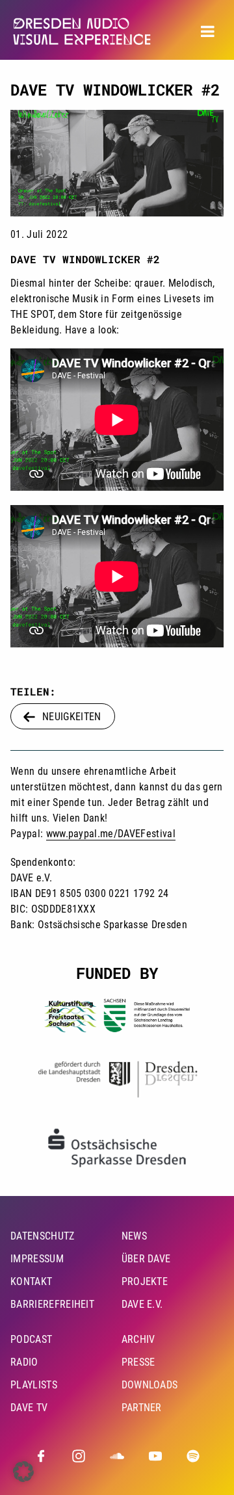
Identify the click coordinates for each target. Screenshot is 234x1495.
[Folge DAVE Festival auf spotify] (193, 1456)
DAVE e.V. (142, 1304)
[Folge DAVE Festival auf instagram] (78, 1456)
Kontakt (31, 1281)
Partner (142, 1407)
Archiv (138, 1339)
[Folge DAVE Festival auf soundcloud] (117, 1456)
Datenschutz (42, 1236)
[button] (23, 1471)
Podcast (31, 1339)
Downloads (150, 1385)
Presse (138, 1362)
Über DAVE (146, 1259)
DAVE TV (28, 1407)
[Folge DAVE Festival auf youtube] (155, 1456)
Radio (24, 1362)
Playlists (33, 1385)
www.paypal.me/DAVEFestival (111, 833)
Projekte (145, 1281)
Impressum (37, 1259)
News (134, 1236)
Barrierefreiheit (52, 1304)
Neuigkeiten (71, 716)
